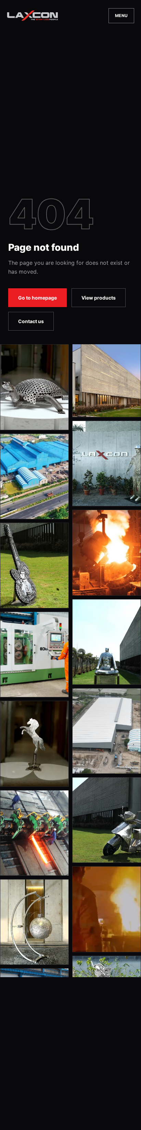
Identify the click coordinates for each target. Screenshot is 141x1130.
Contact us (31, 321)
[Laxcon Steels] (32, 15)
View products (98, 298)
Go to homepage (37, 298)
